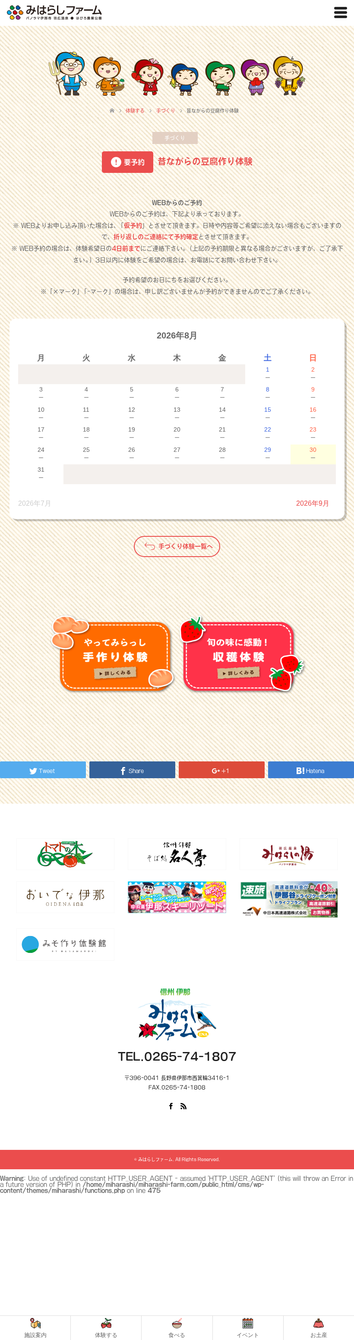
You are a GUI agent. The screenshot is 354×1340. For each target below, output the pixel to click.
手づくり (174, 138)
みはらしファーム (155, 1159)
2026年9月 (312, 503)
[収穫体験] (242, 654)
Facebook (170, 1105)
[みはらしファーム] (54, 13)
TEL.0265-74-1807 (177, 1056)
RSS (183, 1105)
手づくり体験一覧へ (185, 546)
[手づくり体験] (112, 654)
